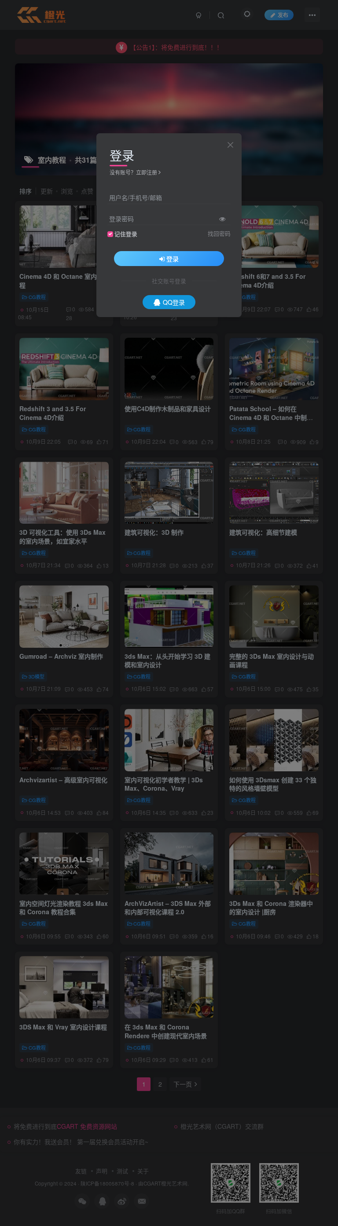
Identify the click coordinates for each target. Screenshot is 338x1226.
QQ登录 (174, 302)
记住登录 (125, 234)
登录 (172, 258)
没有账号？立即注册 (133, 172)
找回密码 (219, 233)
